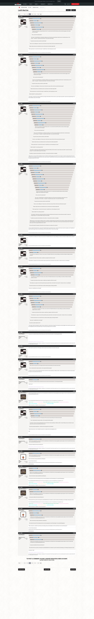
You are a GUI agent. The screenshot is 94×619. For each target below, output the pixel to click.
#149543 (74, 266)
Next (40, 14)
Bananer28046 (35, 468)
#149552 (74, 377)
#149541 (74, 248)
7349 (24, 14)
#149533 (74, 54)
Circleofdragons (35, 379)
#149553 (74, 391)
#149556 (74, 451)
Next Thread (73, 569)
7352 (32, 14)
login (47, 558)
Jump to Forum (47, 569)
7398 (38, 14)
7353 (35, 14)
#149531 (74, 16)
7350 (27, 14)
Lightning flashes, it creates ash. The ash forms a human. (36, 341)
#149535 (74, 103)
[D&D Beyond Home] (18, 4)
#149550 (74, 359)
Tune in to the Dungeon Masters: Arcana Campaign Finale (45, 1)
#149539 (74, 234)
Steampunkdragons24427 (36, 18)
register (54, 558)
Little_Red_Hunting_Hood (36, 453)
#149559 (74, 508)
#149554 (74, 407)
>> (40, 18)
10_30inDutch (35, 20)
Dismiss (59, 1)
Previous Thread (21, 569)
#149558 (74, 487)
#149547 (74, 332)
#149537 (74, 163)
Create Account (75, 4)
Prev (19, 14)
